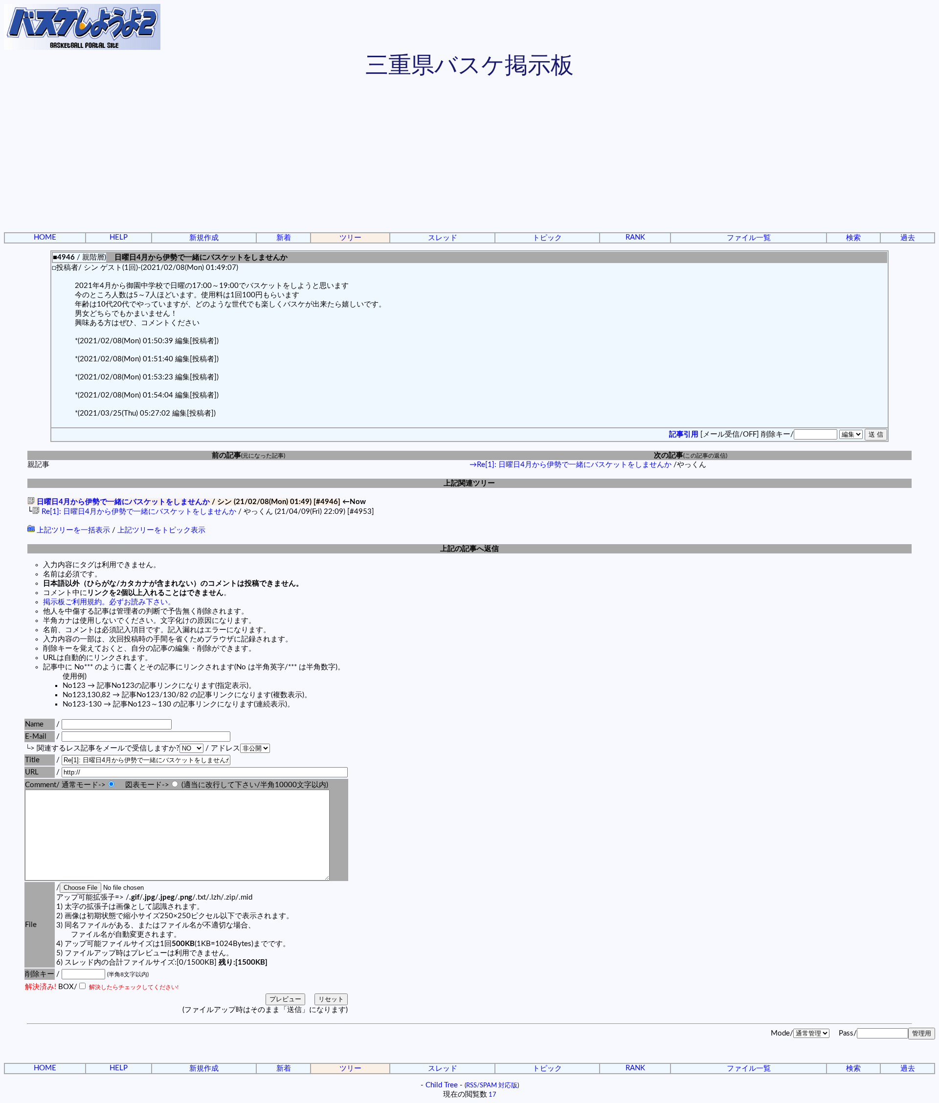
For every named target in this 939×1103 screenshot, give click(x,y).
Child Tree (441, 1085)
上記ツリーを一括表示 (72, 530)
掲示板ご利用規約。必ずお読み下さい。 (109, 602)
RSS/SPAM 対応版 (491, 1085)
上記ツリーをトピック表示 (161, 530)
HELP (119, 237)
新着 (283, 238)
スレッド (442, 238)
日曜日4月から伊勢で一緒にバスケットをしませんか (122, 502)
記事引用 (683, 434)
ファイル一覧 (749, 238)
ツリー (350, 238)
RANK (635, 237)
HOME (45, 237)
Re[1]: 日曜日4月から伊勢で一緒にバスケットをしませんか (138, 511)
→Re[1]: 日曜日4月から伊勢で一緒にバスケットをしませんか (570, 464)
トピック (547, 238)
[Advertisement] (469, 156)
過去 (907, 238)
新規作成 (204, 238)
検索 (853, 238)
